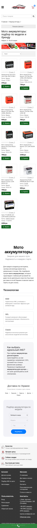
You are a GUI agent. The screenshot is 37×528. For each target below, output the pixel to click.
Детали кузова (6, 475)
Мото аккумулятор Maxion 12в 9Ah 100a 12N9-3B (26, 111)
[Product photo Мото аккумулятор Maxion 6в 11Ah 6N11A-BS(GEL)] (9, 135)
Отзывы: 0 (12, 72)
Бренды (22, 481)
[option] (18, 46)
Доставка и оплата (26, 478)
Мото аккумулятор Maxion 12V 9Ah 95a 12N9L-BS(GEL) (7, 111)
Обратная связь (25, 517)
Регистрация (5, 502)
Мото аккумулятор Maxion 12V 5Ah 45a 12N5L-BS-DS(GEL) (26, 76)
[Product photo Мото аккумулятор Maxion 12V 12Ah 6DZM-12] (28, 135)
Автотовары (5, 484)
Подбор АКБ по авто (8, 481)
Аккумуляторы (14, 22)
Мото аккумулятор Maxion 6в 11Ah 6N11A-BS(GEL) (8, 146)
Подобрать (18, 431)
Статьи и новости (25, 492)
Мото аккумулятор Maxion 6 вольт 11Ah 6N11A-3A (7, 181)
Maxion (8, 78)
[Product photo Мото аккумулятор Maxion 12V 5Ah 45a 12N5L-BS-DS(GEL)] (28, 65)
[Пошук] (33, 16)
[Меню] (2, 7)
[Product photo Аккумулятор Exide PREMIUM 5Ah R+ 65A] (28, 170)
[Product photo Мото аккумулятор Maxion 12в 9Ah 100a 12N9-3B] (28, 100)
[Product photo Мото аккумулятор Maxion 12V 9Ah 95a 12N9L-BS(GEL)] (9, 100)
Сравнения (5, 505)
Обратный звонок (7, 509)
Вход (3, 499)
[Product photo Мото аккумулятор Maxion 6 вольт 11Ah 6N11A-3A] (9, 170)
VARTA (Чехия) (10, 218)
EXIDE (26, 183)
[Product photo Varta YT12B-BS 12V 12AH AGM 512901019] (9, 205)
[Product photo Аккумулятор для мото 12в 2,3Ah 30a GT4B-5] (9, 65)
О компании (24, 475)
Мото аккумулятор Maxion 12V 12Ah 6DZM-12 (27, 146)
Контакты (23, 484)
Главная (4, 22)
